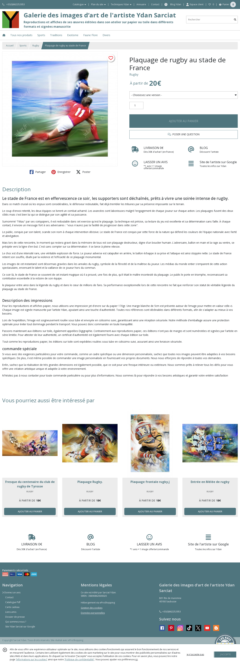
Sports (23, 45)
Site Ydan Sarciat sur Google (20, 626)
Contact (155, 4)
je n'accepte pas (195, 654)
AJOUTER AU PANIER (183, 121)
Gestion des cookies (91, 607)
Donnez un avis (12, 592)
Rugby (35, 45)
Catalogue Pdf (12, 602)
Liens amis (10, 612)
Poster (86, 172)
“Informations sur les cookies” (31, 659)
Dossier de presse (15, 616)
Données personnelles (93, 612)
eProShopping (75, 640)
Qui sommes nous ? (15, 621)
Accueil (10, 45)
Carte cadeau (12, 607)
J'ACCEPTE (225, 654)
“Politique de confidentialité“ (79, 659)
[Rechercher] (235, 19)
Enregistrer (63, 172)
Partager (40, 172)
